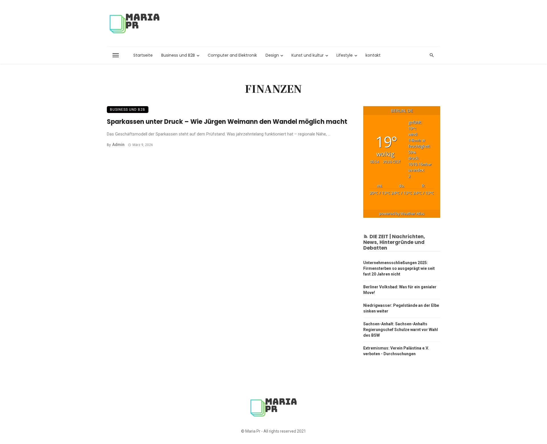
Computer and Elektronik (232, 55)
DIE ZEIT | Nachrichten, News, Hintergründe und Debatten (394, 242)
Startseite (143, 55)
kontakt (373, 55)
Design (272, 55)
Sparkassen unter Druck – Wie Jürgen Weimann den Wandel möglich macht (227, 121)
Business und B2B (178, 55)
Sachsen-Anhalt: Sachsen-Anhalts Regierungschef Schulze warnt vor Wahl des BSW (400, 330)
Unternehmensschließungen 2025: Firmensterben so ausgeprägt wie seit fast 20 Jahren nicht (399, 268)
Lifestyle (344, 55)
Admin (118, 144)
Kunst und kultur (307, 55)
